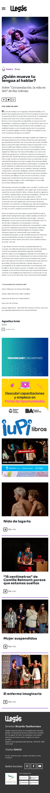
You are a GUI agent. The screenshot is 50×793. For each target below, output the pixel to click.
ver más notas (8, 329)
